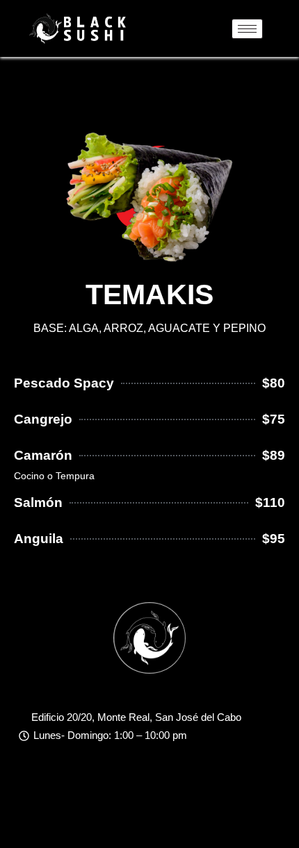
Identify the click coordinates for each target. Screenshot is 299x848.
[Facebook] (126, 779)
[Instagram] (165, 779)
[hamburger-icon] (247, 29)
